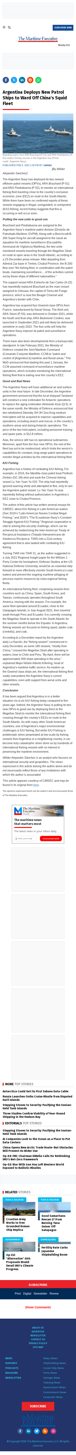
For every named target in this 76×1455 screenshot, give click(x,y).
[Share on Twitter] (14, 80)
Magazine (11, 1372)
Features (11, 1363)
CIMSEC (47, 165)
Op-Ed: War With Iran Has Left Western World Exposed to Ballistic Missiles (33, 1166)
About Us (38, 1327)
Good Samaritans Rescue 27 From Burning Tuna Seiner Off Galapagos (53, 1223)
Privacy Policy (38, 1343)
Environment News (54, 1392)
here (36, 784)
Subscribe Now (51, 839)
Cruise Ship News (53, 1368)
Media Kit (64, 45)
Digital (27, 1293)
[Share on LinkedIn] (22, 80)
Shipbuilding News (54, 1363)
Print (18, 1293)
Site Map (38, 1347)
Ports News (50, 1372)
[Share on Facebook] (6, 80)
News (8, 1358)
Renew (54, 1293)
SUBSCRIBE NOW (63, 27)
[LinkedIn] (28, 1431)
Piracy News (50, 1358)
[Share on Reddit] (30, 80)
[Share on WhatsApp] (38, 80)
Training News (51, 1382)
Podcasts (11, 1368)
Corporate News (53, 1397)
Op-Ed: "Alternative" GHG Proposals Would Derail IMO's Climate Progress (19, 1262)
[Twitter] (37, 1431)
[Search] (9, 28)
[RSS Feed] (45, 1431)
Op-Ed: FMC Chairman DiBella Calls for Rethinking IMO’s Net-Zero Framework (36, 1157)
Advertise (38, 1331)
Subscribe (38, 1406)
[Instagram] (53, 1431)
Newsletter (40, 1293)
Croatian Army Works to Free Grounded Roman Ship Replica (18, 1225)
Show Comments (38, 1307)
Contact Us (38, 1339)
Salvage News (51, 1377)
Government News (54, 1387)
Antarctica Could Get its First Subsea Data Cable (35, 1091)
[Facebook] (20, 1431)
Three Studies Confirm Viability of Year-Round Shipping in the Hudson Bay (34, 1115)
